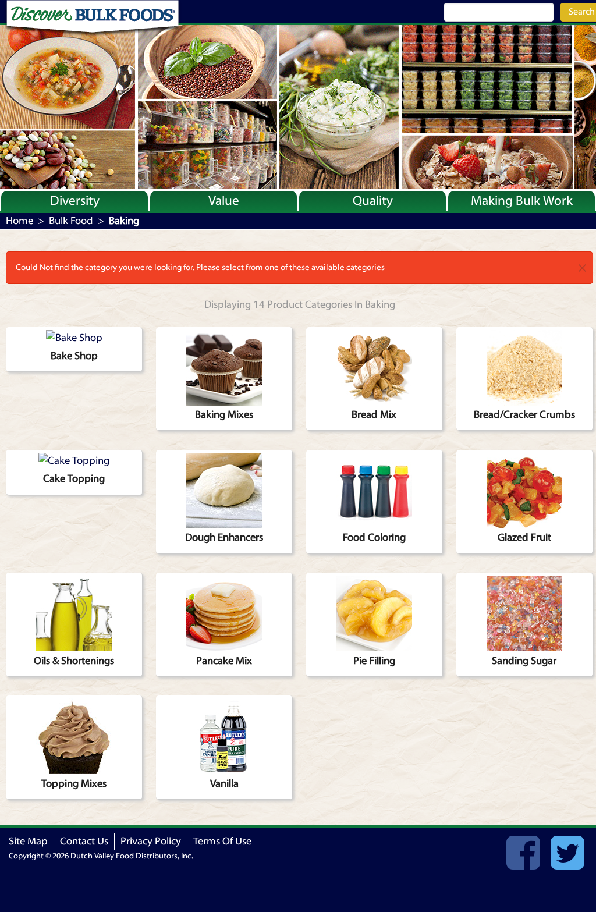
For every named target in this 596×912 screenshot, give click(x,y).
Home (19, 221)
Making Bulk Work (522, 200)
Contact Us (84, 841)
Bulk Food (71, 221)
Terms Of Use (222, 841)
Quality (373, 200)
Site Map (28, 841)
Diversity (75, 200)
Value (223, 200)
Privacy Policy (150, 841)
